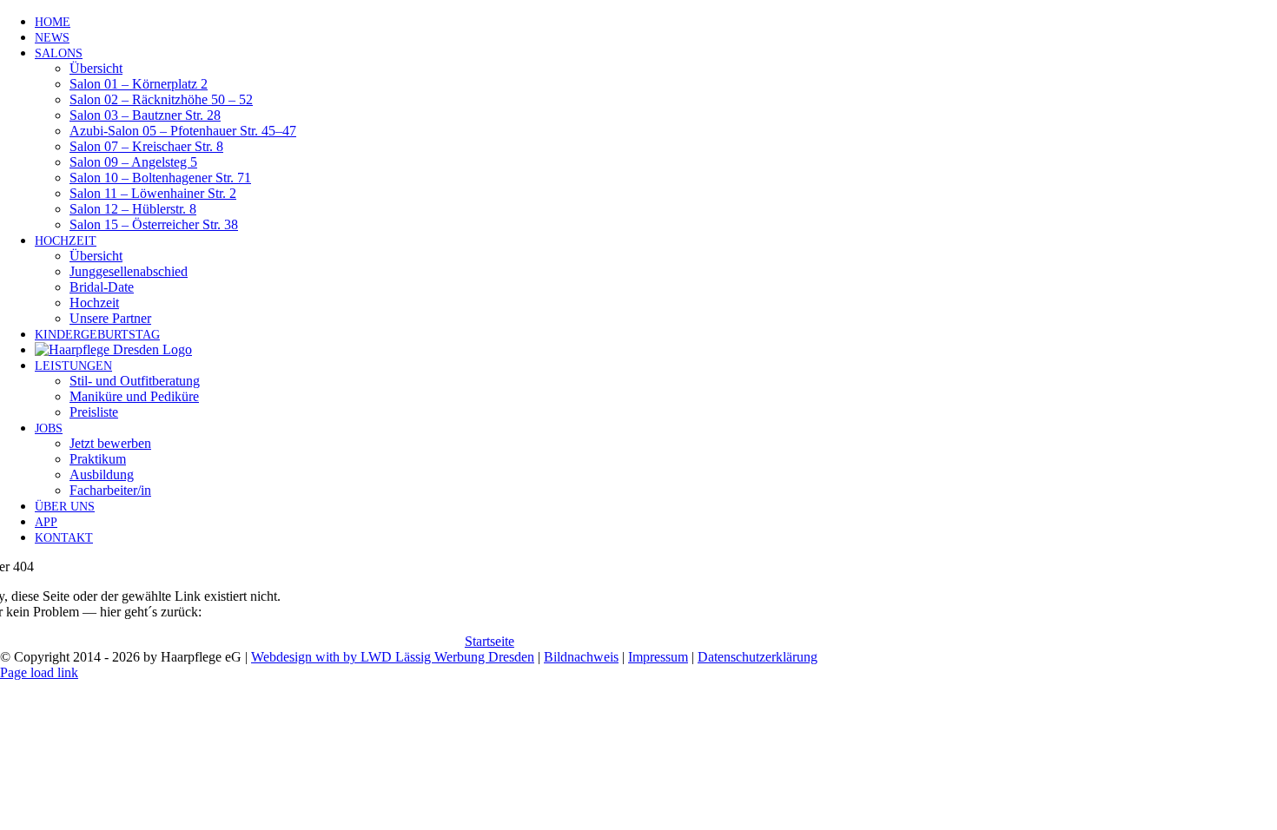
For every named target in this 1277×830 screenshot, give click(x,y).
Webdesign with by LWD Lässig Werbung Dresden (392, 656)
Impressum (658, 656)
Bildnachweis (581, 656)
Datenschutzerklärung (757, 656)
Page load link (39, 672)
